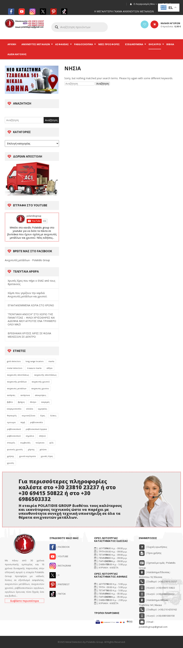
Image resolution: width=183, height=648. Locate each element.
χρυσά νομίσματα (27, 456)
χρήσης (10, 456)
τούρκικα (40, 442)
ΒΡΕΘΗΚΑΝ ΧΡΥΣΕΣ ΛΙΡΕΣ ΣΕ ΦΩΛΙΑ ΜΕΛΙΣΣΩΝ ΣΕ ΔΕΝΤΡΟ (29, 335)
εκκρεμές (45, 402)
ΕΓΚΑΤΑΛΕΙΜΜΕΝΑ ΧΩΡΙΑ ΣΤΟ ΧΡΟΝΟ (31, 305)
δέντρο (33, 402)
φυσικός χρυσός (15, 449)
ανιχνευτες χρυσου (40, 388)
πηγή (23, 422)
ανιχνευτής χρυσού (41, 381)
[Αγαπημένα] (145, 24)
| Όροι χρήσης (153, 553)
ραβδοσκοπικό (14, 436)
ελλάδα (29, 409)
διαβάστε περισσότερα (24, 601)
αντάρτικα (25, 395)
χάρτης (31, 449)
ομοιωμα (11, 422)
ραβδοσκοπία (36, 422)
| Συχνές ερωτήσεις (156, 546)
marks (51, 361)
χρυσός (10, 463)
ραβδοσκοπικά (14, 429)
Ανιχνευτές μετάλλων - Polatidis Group (27, 260)
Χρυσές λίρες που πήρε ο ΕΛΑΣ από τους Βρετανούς (31, 282)
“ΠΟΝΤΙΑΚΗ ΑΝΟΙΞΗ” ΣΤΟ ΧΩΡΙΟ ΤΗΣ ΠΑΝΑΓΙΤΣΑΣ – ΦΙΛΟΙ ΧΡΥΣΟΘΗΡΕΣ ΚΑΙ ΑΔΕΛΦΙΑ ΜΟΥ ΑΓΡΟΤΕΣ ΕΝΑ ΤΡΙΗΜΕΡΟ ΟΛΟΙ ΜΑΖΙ (32, 319)
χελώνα (43, 449)
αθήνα (49, 368)
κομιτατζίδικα (28, 415)
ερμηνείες (42, 409)
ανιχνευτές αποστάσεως (18, 375)
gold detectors (14, 361)
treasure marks (34, 368)
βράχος (21, 402)
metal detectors (14, 368)
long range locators (34, 361)
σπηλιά (42, 436)
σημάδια (30, 436)
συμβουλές (25, 442)
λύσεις (53, 415)
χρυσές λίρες (47, 456)
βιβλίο (10, 402)
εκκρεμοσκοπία (14, 409)
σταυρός (11, 442)
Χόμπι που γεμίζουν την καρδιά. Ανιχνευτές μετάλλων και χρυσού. (27, 294)
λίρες (42, 415)
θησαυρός (12, 415)
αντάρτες (11, 395)
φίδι (51, 442)
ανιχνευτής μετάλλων (17, 381)
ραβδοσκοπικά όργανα (36, 429)
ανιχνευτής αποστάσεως (45, 375)
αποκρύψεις (40, 395)
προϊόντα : (171, 26)
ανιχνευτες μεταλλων (16, 388)
